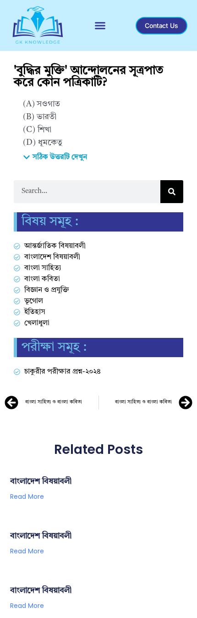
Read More (27, 496)
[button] (100, 25)
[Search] (171, 191)
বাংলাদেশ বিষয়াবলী (40, 481)
